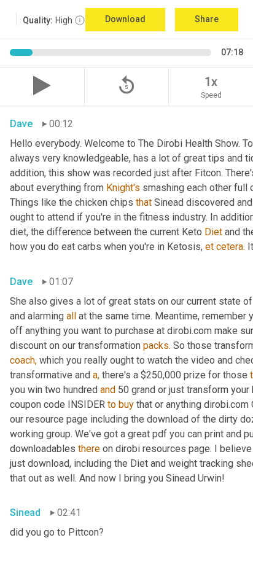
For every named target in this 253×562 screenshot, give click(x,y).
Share (207, 19)
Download (125, 19)
